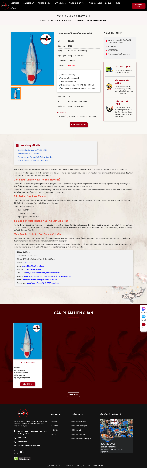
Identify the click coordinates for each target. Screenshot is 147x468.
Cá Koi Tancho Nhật (27, 362)
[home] (5, 5)
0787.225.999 (28, 262)
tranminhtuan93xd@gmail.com (119, 54)
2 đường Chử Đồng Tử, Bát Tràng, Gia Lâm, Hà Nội (32, 432)
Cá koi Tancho (79, 20)
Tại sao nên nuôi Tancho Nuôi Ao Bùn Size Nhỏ (35, 157)
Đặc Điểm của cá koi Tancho (28, 154)
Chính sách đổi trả (77, 430)
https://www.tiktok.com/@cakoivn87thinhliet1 (39, 280)
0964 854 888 (113, 50)
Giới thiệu (54, 421)
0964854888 (112, 46)
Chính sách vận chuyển (79, 426)
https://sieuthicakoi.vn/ (32, 269)
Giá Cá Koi (54, 434)
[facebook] (16, 452)
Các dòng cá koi (66, 20)
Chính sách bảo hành (78, 434)
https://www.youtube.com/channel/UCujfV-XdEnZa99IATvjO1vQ (47, 276)
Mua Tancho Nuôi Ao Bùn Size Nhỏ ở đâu (33, 161)
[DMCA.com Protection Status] (22, 458)
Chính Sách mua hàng (78, 421)
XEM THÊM (73, 395)
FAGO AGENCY (98, 466)
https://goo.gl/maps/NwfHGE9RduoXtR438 (43, 283)
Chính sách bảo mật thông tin (81, 438)
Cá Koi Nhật (54, 20)
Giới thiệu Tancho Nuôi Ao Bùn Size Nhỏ (32, 150)
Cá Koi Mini (54, 430)
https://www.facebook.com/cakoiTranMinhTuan (42, 273)
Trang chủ (43, 20)
